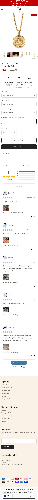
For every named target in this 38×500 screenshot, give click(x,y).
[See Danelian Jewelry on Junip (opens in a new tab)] (23, 367)
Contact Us (4, 396)
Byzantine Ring (14, 282)
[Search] (6, 9)
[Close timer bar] (36, 1)
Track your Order (6, 413)
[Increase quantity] (14, 132)
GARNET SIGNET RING (16, 213)
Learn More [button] (28, 492)
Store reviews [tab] (27, 166)
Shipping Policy (6, 399)
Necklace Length (6, 109)
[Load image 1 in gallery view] (19, 32)
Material (4, 92)
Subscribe (7, 446)
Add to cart (19, 140)
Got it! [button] (19, 496)
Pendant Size (5, 100)
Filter (20, 186)
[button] (26, 171)
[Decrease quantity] (3, 132)
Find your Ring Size (7, 416)
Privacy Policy (5, 390)
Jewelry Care (5, 419)
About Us (4, 385)
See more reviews (19, 363)
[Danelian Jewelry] (19, 9)
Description (5, 153)
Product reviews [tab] (11, 166)
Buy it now (19, 147)
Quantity (4, 128)
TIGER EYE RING (14, 245)
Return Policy (5, 393)
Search (3, 410)
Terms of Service (6, 387)
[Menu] (2, 9)
